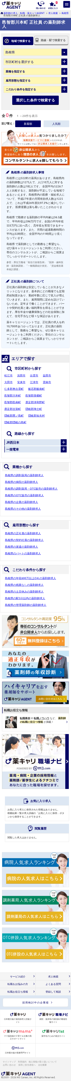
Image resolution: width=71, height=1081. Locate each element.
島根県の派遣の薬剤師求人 (21, 546)
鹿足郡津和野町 (35, 402)
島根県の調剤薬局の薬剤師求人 (24, 475)
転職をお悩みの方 (17, 984)
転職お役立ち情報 (17, 991)
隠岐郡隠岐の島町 (15, 422)
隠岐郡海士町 (33, 409)
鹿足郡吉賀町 (12, 409)
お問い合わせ (9, 1065)
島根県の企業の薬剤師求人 (21, 502)
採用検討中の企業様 (35, 1002)
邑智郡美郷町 (33, 395)
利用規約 (22, 1062)
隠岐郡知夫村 (36, 415)
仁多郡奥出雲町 (14, 388)
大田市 (8, 382)
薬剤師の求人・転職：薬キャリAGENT (24, 13)
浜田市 (21, 375)
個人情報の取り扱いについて (43, 1062)
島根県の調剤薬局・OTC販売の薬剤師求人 (31, 488)
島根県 (65, 13)
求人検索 (53, 13)
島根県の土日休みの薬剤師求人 (24, 591)
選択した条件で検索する (35, 100)
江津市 (34, 382)
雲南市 (47, 382)
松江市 (8, 375)
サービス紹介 (17, 976)
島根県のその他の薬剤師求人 (23, 508)
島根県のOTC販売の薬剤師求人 (24, 495)
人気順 (56, 123)
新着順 (28, 123)
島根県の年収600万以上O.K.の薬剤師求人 (30, 578)
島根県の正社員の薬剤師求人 (23, 533)
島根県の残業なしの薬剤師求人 (24, 584)
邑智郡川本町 (12, 395)
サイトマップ (9, 1062)
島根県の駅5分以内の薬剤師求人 (25, 598)
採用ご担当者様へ (27, 1065)
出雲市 (34, 375)
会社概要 (42, 1065)
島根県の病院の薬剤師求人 (21, 482)
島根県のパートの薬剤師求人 (23, 553)
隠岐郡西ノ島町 (14, 415)
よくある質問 (53, 984)
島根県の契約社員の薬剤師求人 (24, 540)
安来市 (21, 382)
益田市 (47, 375)
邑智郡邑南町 (12, 402)
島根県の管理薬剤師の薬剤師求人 (25, 605)
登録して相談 (53, 991)
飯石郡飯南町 (36, 388)
